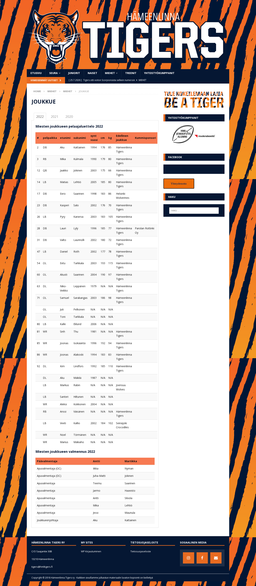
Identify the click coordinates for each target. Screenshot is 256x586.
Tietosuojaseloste (140, 551)
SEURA (53, 73)
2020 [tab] (69, 116)
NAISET (92, 73)
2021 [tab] (54, 116)
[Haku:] (194, 210)
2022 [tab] (40, 116)
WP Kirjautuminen (91, 551)
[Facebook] (202, 558)
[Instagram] (188, 558)
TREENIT (130, 73)
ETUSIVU (36, 73)
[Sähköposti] (216, 558)
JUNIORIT (74, 73)
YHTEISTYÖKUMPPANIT (159, 73)
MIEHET (110, 73)
